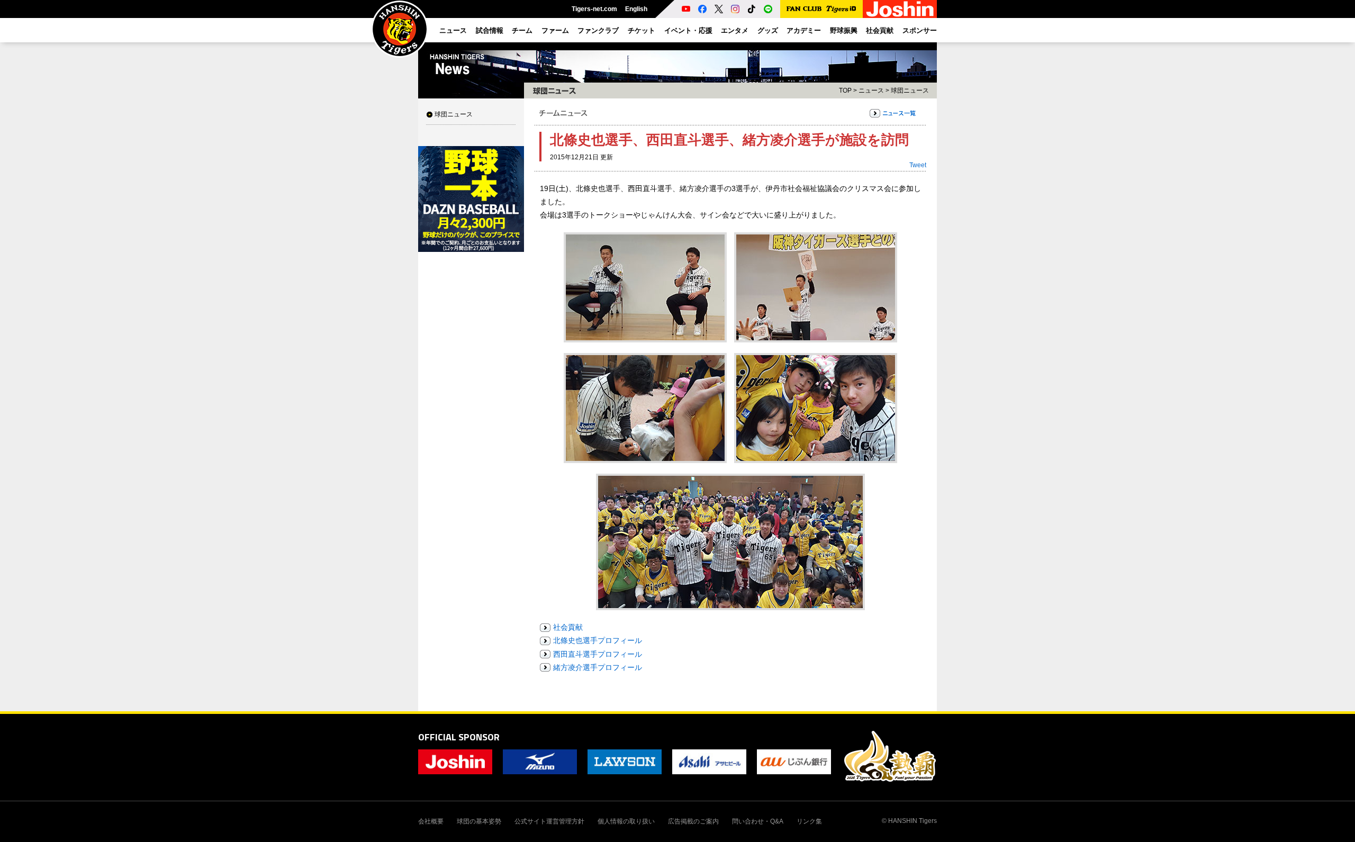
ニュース (871, 90)
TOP (845, 90)
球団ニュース (454, 114)
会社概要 (431, 821)
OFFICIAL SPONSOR (459, 737)
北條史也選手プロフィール (597, 640)
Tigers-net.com (594, 9)
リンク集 (809, 821)
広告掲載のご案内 (693, 821)
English (636, 9)
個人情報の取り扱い (626, 821)
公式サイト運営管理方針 (549, 821)
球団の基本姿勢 (479, 821)
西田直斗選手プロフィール (597, 654)
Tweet (917, 165)
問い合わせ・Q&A (757, 821)
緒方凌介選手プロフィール (597, 667)
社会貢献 (568, 627)
